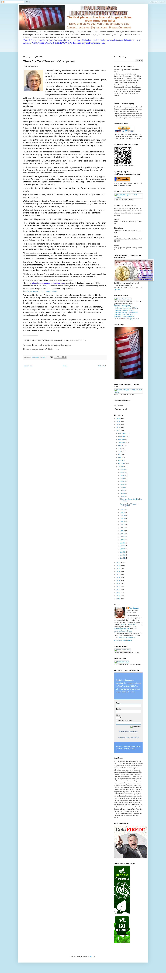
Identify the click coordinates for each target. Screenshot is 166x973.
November (122, 436)
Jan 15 (122, 519)
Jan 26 (122, 481)
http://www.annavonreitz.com (124, 317)
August (121, 445)
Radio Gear (132, 624)
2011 (118, 593)
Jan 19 (122, 509)
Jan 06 (122, 546)
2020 (118, 565)
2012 (118, 590)
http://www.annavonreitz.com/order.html (40, 291)
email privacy (134, 731)
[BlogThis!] (58, 357)
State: (118, 715)
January (121, 466)
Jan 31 (122, 469)
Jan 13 (122, 525)
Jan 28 (122, 475)
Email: (118, 709)
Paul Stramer (134, 608)
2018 (118, 572)
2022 (118, 431)
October (121, 439)
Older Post (102, 366)
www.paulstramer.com (122, 629)
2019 (118, 569)
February (121, 463)
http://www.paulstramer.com (123, 314)
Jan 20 (122, 496)
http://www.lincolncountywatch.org (126, 312)
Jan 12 (122, 528)
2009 (118, 599)
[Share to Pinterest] (65, 357)
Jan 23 (122, 490)
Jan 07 (122, 543)
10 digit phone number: (124, 721)
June (120, 451)
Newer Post (28, 366)
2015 (118, 581)
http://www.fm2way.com (122, 306)
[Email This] (55, 357)
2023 (118, 428)
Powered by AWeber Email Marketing (128, 737)
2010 (118, 596)
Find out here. (54, 349)
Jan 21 (122, 493)
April (120, 457)
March (120, 460)
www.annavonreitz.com (78, 340)
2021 (118, 562)
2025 (118, 422)
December (122, 433)
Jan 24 (122, 487)
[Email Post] (51, 357)
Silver (122, 624)
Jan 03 (122, 552)
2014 (118, 584)
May (120, 454)
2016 (118, 578)
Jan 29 (122, 472)
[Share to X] (60, 357)
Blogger (92, 956)
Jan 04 (122, 549)
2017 (118, 575)
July (120, 448)
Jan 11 (122, 531)
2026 (118, 418)
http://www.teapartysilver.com (124, 310)
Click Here (118, 289)
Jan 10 (122, 534)
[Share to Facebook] (63, 357)
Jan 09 (122, 537)
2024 (118, 425)
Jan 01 (122, 558)
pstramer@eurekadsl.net (123, 631)
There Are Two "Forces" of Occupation (129, 505)
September (122, 442)
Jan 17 (122, 513)
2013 (118, 587)
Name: (118, 703)
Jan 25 (122, 484)
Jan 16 (122, 516)
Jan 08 (122, 540)
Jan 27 (122, 478)
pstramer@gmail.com (131, 319)
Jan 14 (122, 522)
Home (65, 366)
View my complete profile (123, 640)
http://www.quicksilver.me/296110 (125, 308)
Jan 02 (122, 555)
